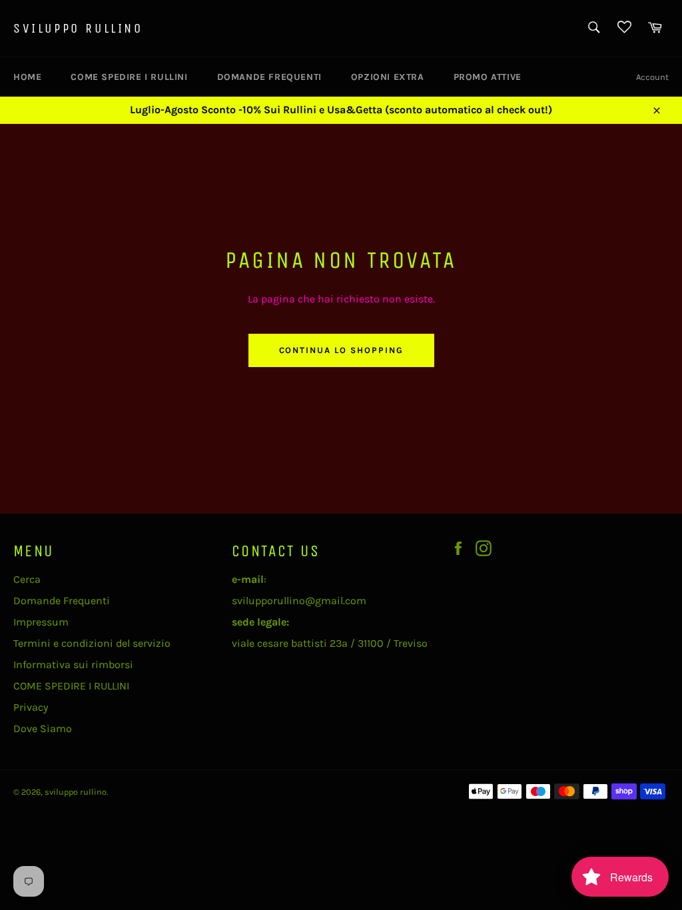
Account (652, 77)
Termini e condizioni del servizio (91, 643)
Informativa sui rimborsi (73, 664)
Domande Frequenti (269, 77)
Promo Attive (487, 77)
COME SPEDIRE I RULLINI (129, 77)
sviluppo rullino (78, 28)
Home (27, 77)
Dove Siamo (42, 728)
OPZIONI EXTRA (387, 77)
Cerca (27, 579)
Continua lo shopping (341, 350)
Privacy (30, 707)
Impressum (41, 622)
